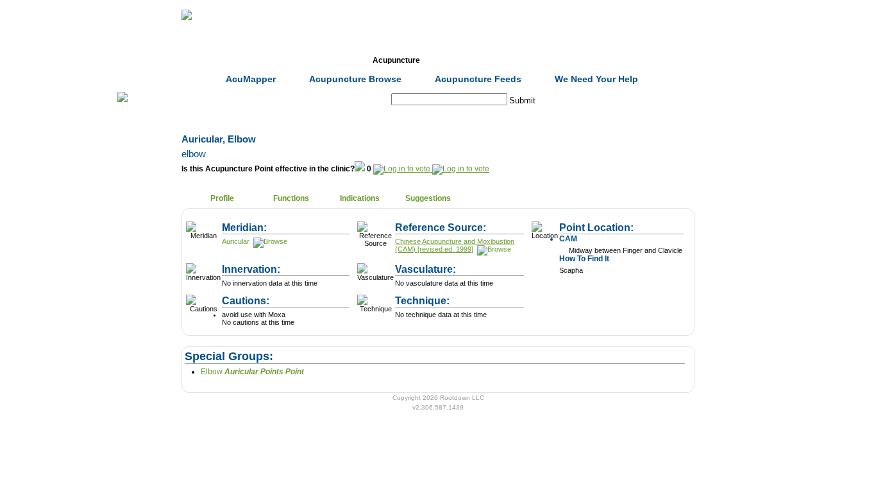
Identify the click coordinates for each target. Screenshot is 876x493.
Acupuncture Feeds (478, 79)
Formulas (327, 60)
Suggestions (428, 198)
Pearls (602, 60)
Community (533, 60)
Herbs (259, 60)
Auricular (235, 241)
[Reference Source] (493, 249)
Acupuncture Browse (355, 79)
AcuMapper (251, 79)
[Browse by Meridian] (269, 241)
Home (190, 60)
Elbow (252, 371)
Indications (360, 198)
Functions (291, 198)
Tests (465, 60)
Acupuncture (396, 60)
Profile (222, 198)
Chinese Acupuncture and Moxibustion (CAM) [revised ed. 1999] (454, 245)
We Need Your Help (596, 79)
